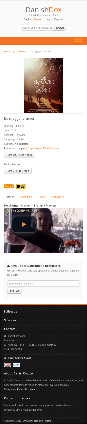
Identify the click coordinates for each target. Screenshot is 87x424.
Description (25, 197)
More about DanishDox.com (19, 389)
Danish (43, 9)
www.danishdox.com (33, 421)
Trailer (10, 197)
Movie (22, 51)
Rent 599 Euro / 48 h (19, 155)
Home (48, 421)
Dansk (37, 19)
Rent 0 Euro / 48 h (18, 171)
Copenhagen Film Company (43, 148)
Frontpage (9, 51)
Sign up (14, 290)
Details (41, 197)
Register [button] (58, 19)
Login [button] (49, 19)
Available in (57, 197)
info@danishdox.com (19, 357)
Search (59, 27)
